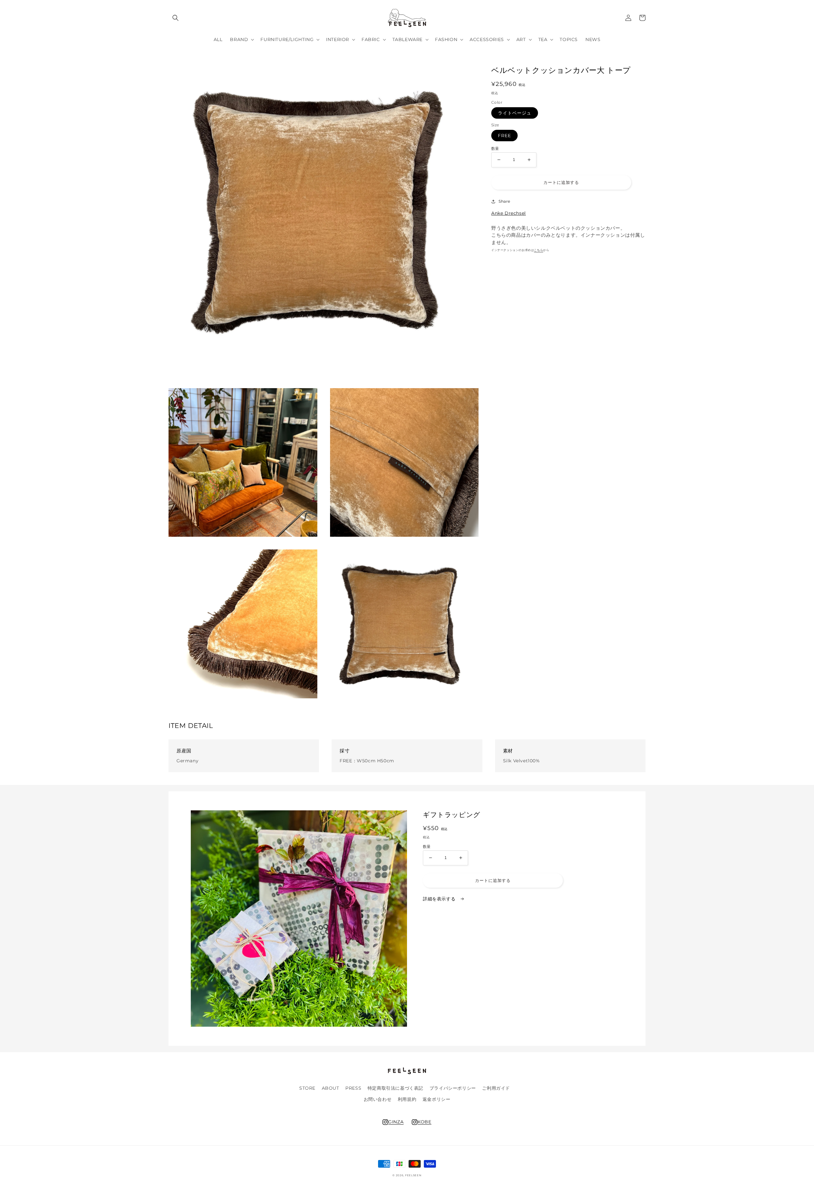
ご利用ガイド (496, 1088)
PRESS (353, 1088)
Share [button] (504, 201)
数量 (495, 148)
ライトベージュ (514, 113)
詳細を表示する (440, 899)
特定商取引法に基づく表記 (395, 1088)
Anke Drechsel (508, 213)
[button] (176, 18)
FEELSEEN (413, 1175)
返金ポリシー (437, 1099)
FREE (504, 135)
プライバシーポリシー (453, 1088)
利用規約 (407, 1099)
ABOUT (330, 1088)
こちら (538, 250)
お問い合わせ (378, 1099)
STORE (307, 1088)
